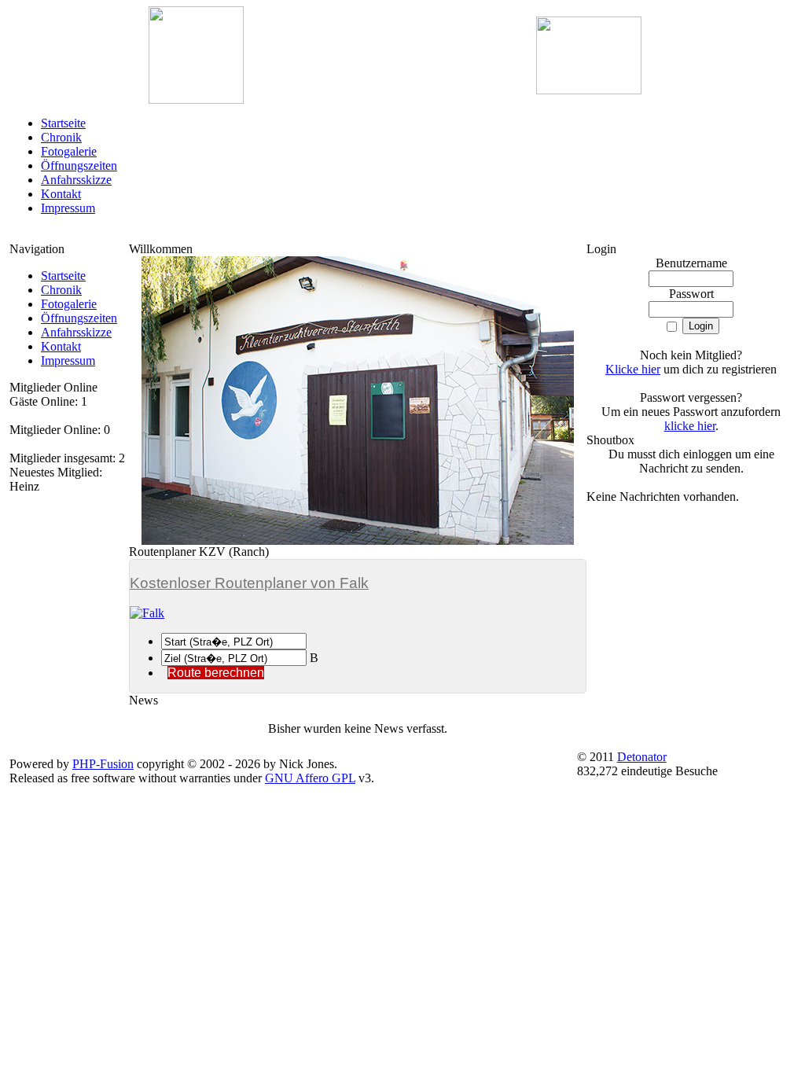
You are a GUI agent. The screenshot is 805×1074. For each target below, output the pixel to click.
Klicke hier (632, 369)
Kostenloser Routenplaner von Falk (249, 583)
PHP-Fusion (103, 764)
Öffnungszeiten (79, 165)
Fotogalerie (69, 151)
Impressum (68, 208)
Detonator (642, 756)
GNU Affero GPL (310, 778)
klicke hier (689, 425)
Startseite (63, 123)
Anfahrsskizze (76, 179)
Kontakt (61, 193)
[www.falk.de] (358, 613)
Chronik (61, 137)
